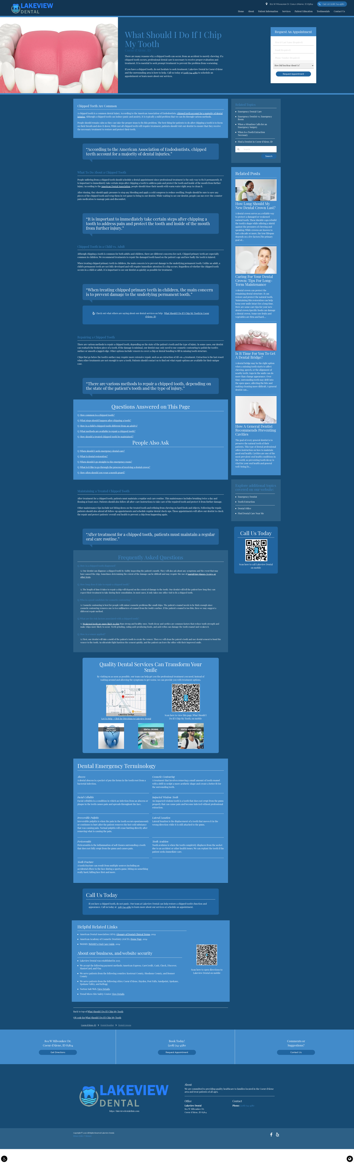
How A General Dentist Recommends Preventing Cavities (255, 430)
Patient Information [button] (268, 11)
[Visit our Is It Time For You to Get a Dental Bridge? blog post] (256, 349)
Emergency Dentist (247, 496)
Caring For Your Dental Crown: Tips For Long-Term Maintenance (254, 280)
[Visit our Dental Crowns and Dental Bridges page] (151, 748)
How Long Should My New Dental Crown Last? (255, 205)
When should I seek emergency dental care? (102, 450)
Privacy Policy (78, 1136)
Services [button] (286, 11)
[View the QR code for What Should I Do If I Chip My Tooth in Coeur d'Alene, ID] (186, 711)
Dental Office (244, 508)
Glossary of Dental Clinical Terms (133, 934)
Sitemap (88, 1136)
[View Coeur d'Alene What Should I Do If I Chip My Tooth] (59, 92)
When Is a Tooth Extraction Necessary (251, 133)
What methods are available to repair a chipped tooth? (107, 431)
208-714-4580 (124, 907)
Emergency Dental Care (250, 111)
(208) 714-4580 (190, 72)
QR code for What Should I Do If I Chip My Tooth (97, 1017)
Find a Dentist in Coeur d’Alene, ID (255, 141)
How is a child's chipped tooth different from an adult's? (109, 425)
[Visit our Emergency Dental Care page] (111, 748)
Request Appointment (177, 1052)
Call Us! (333, 4)
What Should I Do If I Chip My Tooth (105, 1011)
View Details (103, 989)
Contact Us (296, 1052)
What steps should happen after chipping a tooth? (105, 420)
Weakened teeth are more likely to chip (101, 623)
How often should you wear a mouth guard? (102, 472)
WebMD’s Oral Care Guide (101, 944)
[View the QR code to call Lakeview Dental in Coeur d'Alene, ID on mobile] (256, 560)
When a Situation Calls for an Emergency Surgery (252, 126)
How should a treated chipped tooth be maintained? (106, 436)
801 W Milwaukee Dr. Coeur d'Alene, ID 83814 (291, 4)
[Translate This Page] (350, 1159)
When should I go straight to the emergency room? (106, 461)
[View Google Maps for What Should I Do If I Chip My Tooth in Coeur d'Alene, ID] (126, 715)
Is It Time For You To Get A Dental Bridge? (255, 355)
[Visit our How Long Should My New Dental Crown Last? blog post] (256, 200)
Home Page (136, 939)
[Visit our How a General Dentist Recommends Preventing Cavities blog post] (256, 422)
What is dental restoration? (94, 456)
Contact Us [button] (339, 11)
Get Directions (58, 1052)
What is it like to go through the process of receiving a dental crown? (115, 467)
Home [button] (241, 11)
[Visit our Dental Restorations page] (191, 748)
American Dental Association (115, 186)
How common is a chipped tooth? (97, 414)
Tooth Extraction (246, 501)
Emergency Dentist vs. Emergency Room (255, 118)
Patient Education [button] (304, 11)
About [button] (251, 11)
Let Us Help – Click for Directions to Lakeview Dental (126, 718)
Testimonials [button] (323, 11)
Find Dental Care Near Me (251, 513)
